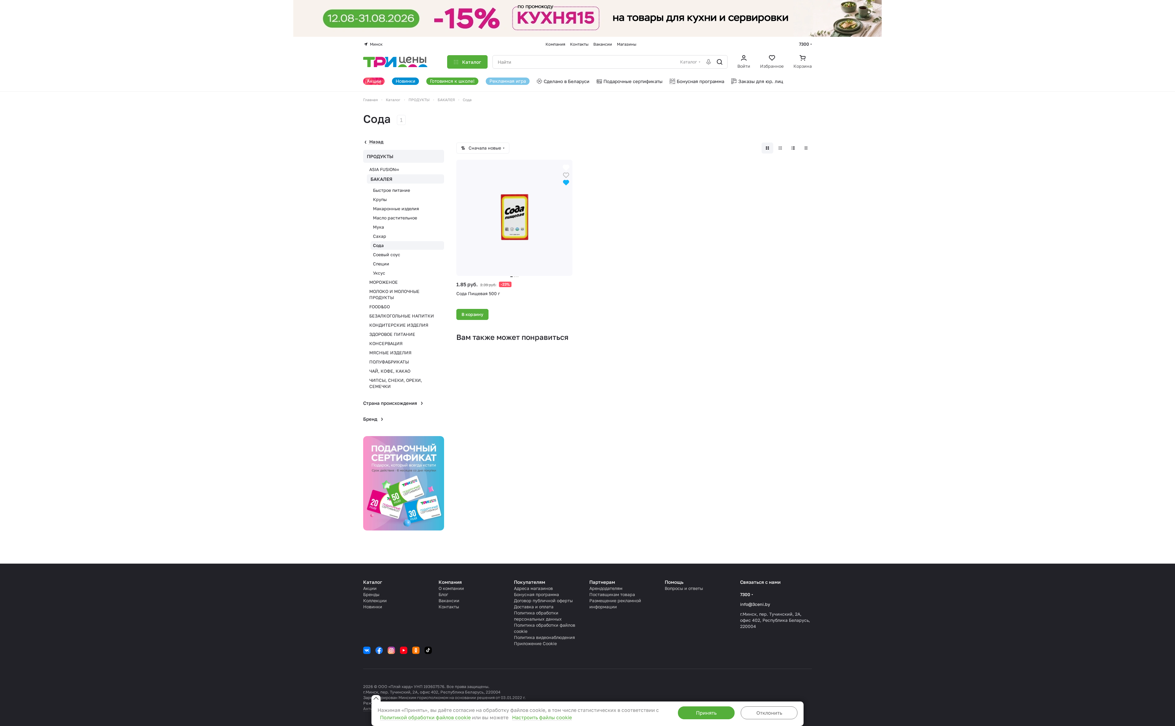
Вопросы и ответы (684, 588)
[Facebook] (379, 650)
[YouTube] (403, 650)
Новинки (372, 606)
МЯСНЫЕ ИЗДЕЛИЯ (390, 352)
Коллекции (375, 600)
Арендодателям (605, 588)
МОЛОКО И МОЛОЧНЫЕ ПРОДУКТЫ (394, 294)
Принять (706, 713)
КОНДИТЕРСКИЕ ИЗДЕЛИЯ (398, 325)
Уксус (379, 273)
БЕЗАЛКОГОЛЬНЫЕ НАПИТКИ (401, 315)
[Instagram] (391, 650)
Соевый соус (386, 254)
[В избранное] (566, 174)
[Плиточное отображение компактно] (780, 148)
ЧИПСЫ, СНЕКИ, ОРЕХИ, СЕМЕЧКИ (395, 383)
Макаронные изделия (396, 208)
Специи (381, 263)
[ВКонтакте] (367, 650)
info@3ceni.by (755, 604)
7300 (804, 44)
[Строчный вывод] (793, 148)
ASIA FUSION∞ (384, 169)
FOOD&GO (379, 306)
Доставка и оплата (533, 606)
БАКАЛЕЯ (381, 179)
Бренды (371, 594)
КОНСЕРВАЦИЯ (386, 343)
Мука (378, 227)
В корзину (472, 314)
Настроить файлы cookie (542, 717)
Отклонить (769, 713)
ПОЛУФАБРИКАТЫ (389, 361)
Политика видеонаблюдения (544, 637)
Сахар (379, 236)
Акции (370, 588)
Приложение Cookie (535, 643)
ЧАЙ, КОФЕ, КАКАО (389, 371)
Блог (443, 594)
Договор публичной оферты (543, 600)
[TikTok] (428, 650)
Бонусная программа (536, 594)
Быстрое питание (391, 190)
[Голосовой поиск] (708, 62)
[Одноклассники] (416, 650)
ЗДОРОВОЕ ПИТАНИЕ (392, 334)
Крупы (380, 199)
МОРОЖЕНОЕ (383, 282)
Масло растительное (395, 217)
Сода (378, 245)
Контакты (449, 606)
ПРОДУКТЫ (380, 156)
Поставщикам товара (612, 594)
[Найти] (720, 62)
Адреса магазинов (533, 588)
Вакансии (449, 600)
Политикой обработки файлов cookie (425, 717)
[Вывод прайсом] (806, 148)
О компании (451, 588)
